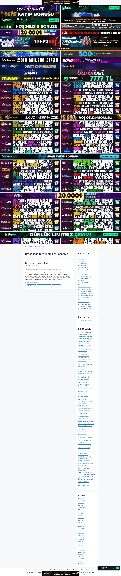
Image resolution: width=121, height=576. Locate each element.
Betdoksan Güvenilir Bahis (84, 289)
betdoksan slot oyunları (83, 431)
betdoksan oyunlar (81, 420)
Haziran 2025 (81, 507)
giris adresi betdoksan (86, 474)
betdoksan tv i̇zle (84, 448)
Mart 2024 (81, 535)
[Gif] (60, 117)
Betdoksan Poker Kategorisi (85, 297)
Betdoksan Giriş (82, 259)
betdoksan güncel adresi (85, 388)
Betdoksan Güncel (83, 386)
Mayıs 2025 (81, 509)
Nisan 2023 (81, 558)
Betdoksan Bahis (84, 346)
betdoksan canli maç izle (83, 356)
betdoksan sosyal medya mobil (83, 434)
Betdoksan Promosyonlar (32, 282)
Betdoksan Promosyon (85, 426)
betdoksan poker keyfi (56, 284)
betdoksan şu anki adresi (82, 470)
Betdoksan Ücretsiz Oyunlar (85, 291)
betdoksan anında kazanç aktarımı (83, 343)
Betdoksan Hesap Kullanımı (85, 293)
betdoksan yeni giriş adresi (83, 460)
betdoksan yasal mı (83, 455)
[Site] (30, 85)
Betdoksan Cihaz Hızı (83, 302)
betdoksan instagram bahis (82, 397)
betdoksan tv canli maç (84, 444)
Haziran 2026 (81, 500)
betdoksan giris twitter (85, 373)
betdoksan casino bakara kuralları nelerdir (85, 362)
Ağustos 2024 (81, 524)
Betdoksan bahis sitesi (31, 284)
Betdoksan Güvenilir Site (84, 308)
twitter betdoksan (82, 483)
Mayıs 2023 (81, 556)
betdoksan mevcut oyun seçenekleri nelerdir (85, 408)
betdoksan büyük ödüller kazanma (44, 284)
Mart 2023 (81, 561)
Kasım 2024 (81, 518)
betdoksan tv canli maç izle (86, 446)
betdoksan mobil (81, 410)
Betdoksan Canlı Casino (84, 357)
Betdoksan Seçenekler (83, 274)
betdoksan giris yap (82, 374)
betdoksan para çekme (86, 424)
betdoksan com (81, 369)
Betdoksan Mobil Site (83, 272)
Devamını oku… (60, 279)
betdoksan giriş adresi (83, 379)
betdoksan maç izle (83, 405)
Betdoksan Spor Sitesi (83, 267)
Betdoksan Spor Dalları (84, 284)
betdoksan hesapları (81, 394)
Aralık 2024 (81, 516)
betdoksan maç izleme (83, 407)
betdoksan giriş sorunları (83, 384)
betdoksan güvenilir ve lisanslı (83, 391)
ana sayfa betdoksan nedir (82, 334)
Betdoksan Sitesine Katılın (84, 276)
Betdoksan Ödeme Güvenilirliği (86, 295)
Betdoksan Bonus (83, 354)
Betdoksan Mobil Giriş (82, 413)
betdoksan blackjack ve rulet (82, 352)
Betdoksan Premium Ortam (85, 300)
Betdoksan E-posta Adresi (84, 287)
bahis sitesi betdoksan (85, 336)
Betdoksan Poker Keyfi (37, 263)
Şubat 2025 (81, 511)
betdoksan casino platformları (83, 366)
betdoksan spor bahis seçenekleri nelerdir (85, 438)
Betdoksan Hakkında (83, 393)
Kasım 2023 (81, 543)
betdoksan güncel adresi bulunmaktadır (84, 389)
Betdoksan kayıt (82, 399)
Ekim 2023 (81, 546)
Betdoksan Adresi (82, 257)
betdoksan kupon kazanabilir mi (83, 403)
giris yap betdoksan (83, 478)
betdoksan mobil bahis (87, 410)
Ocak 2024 (81, 539)
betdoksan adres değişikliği (85, 339)
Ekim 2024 (81, 520)
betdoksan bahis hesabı (82, 347)
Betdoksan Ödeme (83, 278)
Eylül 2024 (80, 522)
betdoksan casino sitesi (85, 368)
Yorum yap (29, 285)
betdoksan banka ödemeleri (82, 351)
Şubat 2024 (81, 537)
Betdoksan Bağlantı (83, 282)
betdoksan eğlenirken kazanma (90, 369)
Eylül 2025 (80, 505)
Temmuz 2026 (81, 498)
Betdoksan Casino (82, 361)
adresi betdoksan (84, 332)
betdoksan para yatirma (85, 421)
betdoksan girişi (82, 382)
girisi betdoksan (89, 476)
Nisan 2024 (81, 533)
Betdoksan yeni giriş (82, 458)
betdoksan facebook (82, 371)
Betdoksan (81, 261)
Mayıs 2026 (81, 503)
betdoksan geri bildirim (91, 371)
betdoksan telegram (84, 440)
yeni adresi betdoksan (83, 485)
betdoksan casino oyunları (86, 364)
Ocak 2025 (81, 513)
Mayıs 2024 (81, 531)
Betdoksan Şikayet (84, 468)
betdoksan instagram (83, 396)
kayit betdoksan (83, 482)
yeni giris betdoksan (83, 487)
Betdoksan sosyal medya (83, 432)
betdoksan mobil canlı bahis (84, 411)
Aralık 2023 (81, 541)
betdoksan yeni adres (85, 457)
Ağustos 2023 (81, 550)
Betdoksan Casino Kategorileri (85, 306)
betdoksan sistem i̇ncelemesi (82, 427)
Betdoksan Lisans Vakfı (84, 304)
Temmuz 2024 (81, 526)
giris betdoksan (81, 476)
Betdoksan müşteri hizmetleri (84, 416)
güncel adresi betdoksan (85, 479)
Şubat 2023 (81, 563)
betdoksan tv (81, 442)
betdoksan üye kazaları (89, 463)
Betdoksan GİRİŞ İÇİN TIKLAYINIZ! (60, 49)
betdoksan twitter (84, 450)
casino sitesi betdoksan (85, 472)
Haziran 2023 (81, 554)
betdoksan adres (87, 338)
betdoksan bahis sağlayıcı (90, 347)
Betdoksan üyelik (83, 465)
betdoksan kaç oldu (85, 401)
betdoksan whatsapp (83, 453)
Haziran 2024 (81, 528)
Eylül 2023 (80, 548)
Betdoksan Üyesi (81, 463)
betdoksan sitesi (82, 429)
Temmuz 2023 (81, 552)
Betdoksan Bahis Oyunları (84, 269)
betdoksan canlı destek (84, 359)
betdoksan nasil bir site (84, 418)
